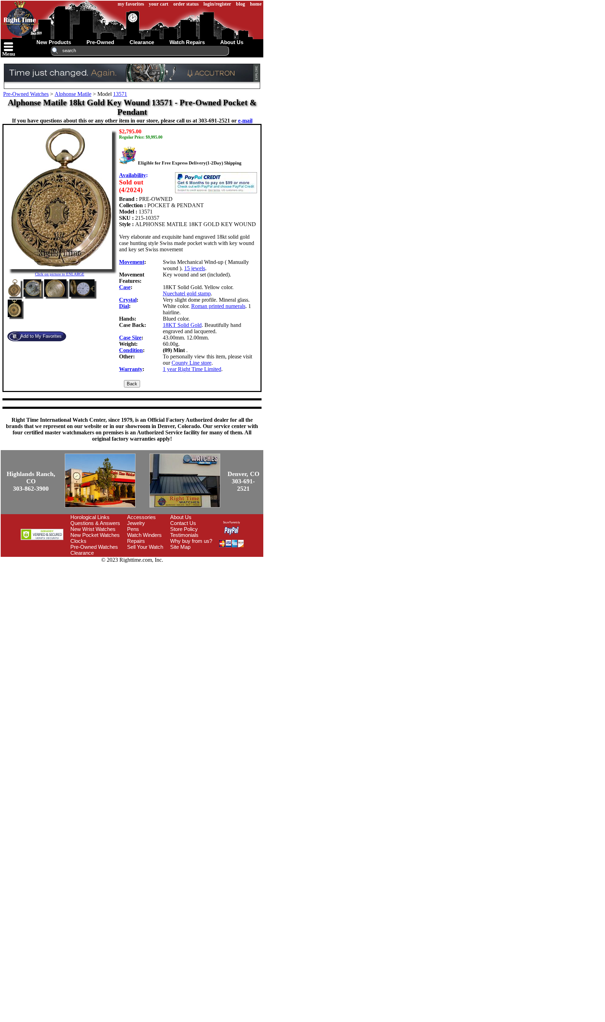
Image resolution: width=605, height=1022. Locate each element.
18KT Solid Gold (182, 325)
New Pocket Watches (95, 535)
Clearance (82, 553)
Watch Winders (144, 535)
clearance (142, 42)
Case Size (130, 338)
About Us (181, 517)
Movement (131, 262)
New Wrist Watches (93, 529)
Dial (124, 306)
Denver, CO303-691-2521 (243, 481)
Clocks (78, 541)
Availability (132, 175)
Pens (133, 529)
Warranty (130, 369)
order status (186, 4)
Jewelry (136, 523)
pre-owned (100, 42)
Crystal (128, 300)
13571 (120, 94)
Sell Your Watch (145, 547)
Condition (131, 350)
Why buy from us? (191, 541)
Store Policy (184, 529)
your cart (158, 4)
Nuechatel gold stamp (187, 293)
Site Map (180, 547)
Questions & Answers (95, 523)
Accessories (141, 517)
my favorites (131, 4)
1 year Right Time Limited (192, 369)
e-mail (245, 121)
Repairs (136, 541)
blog (240, 4)
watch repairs (187, 42)
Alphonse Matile (73, 94)
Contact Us (183, 523)
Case (125, 287)
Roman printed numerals (218, 306)
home (256, 4)
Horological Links (90, 517)
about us (231, 42)
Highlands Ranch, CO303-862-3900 (31, 481)
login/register (217, 4)
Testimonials (184, 535)
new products (53, 42)
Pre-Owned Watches (26, 94)
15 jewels (194, 268)
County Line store (191, 363)
